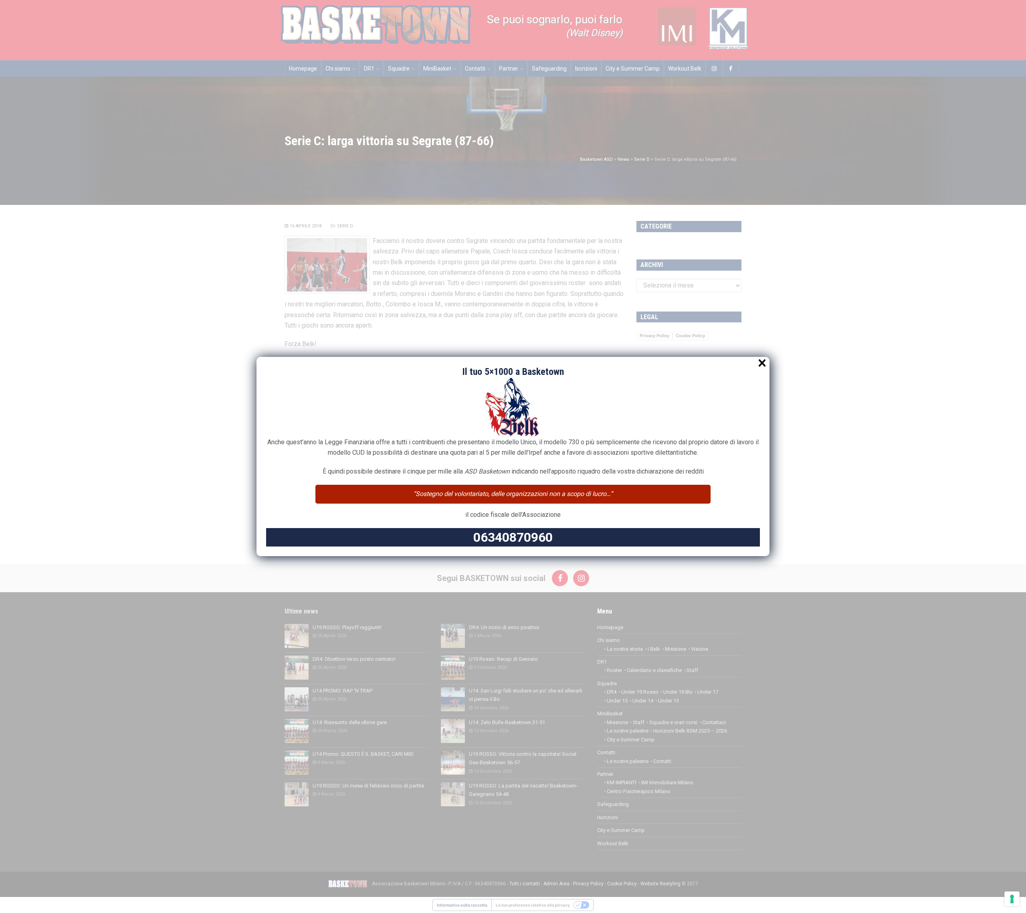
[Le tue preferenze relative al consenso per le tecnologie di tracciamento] (1012, 899)
